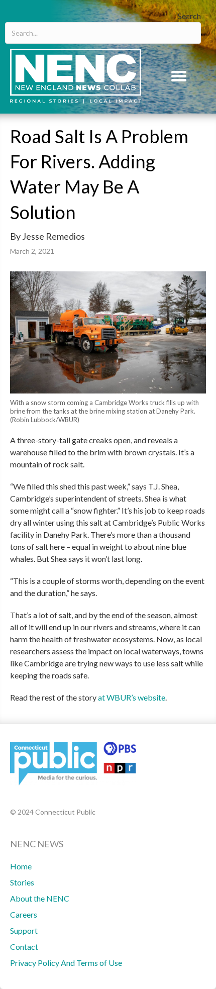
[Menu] (178, 75)
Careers (23, 914)
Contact (24, 946)
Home (21, 866)
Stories (22, 882)
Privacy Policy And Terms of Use (66, 962)
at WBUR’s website (131, 697)
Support (24, 930)
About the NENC (39, 898)
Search (189, 16)
